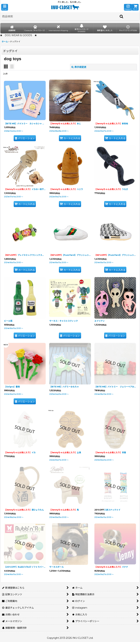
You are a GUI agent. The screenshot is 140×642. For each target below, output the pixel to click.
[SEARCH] (121, 16)
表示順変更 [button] (80, 67)
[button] (4, 7)
